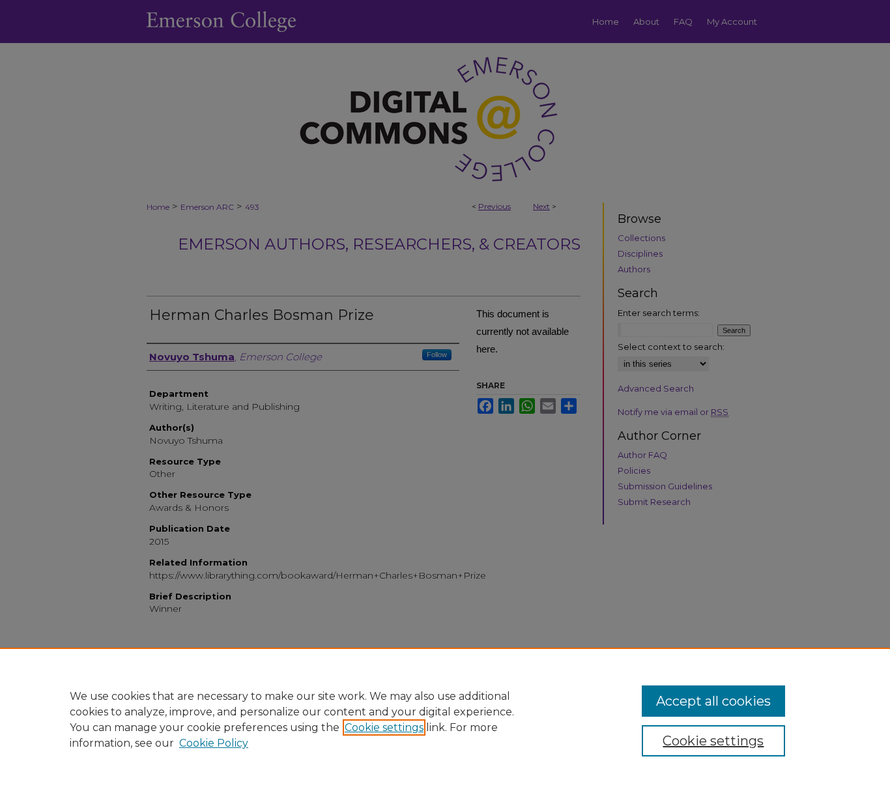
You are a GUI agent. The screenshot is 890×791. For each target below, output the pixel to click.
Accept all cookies (713, 701)
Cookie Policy (213, 743)
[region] (445, 719)
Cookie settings (384, 727)
